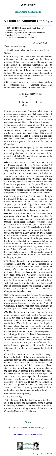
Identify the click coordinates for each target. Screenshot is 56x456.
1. (6, 427)
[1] (51, 21)
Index (28, 435)
